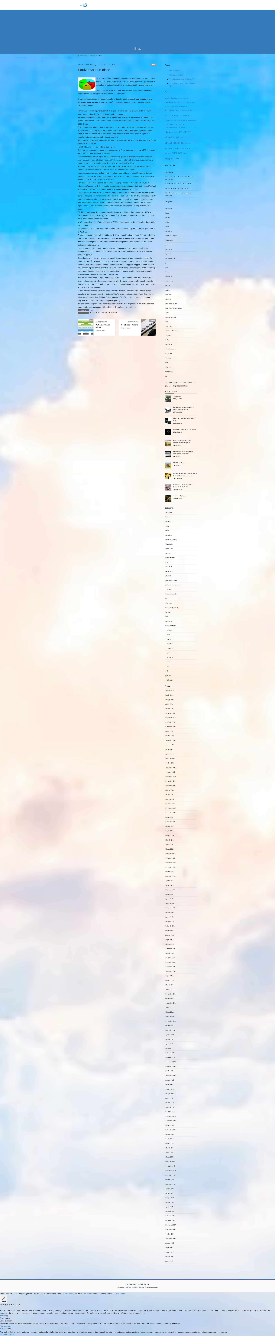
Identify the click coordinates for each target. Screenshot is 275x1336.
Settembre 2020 (170, 822)
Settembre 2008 (170, 1184)
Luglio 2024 (169, 749)
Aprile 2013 (169, 989)
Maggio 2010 (169, 1093)
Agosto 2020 (169, 826)
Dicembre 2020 (170, 808)
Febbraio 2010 (170, 1107)
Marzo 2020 (169, 849)
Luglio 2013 (169, 976)
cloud (167, 222)
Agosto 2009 (169, 1134)
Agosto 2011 (169, 1035)
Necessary (6, 1318)
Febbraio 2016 (170, 926)
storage (168, 335)
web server (168, 153)
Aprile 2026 (169, 704)
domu (188, 102)
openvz (186, 116)
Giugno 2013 (169, 980)
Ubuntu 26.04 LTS (179, 463)
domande (182, 102)
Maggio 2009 (169, 1148)
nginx (180, 116)
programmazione (171, 303)
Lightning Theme (138, 1287)
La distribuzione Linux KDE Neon (176, 188)
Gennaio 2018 (170, 908)
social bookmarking (172, 331)
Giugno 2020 (169, 835)
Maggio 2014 (169, 953)
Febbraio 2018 (170, 903)
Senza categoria (170, 317)
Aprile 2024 (169, 754)
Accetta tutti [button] (67, 1294)
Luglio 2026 (169, 695)
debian (169, 102)
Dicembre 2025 (170, 718)
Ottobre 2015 (169, 930)
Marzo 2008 (169, 1211)
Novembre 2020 (170, 813)
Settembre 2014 (170, 949)
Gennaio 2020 (170, 858)
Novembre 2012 (170, 994)
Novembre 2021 (170, 781)
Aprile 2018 (169, 899)
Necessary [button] (4, 1316)
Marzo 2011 (169, 1048)
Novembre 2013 (170, 967)
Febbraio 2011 (170, 1053)
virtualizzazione (174, 137)
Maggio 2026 (169, 699)
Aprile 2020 (169, 844)
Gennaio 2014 (170, 958)
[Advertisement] (137, 28)
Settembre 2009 (170, 1130)
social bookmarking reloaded (175, 128)
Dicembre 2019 (170, 862)
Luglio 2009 (169, 1139)
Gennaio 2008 (170, 1220)
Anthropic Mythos (179, 496)
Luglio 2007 (169, 1247)
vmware (169, 148)
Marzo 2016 (169, 921)
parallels (168, 294)
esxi (193, 103)
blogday (168, 217)
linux (153, 64)
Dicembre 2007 (170, 1225)
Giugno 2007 (169, 1252)
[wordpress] (148, 327)
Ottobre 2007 (169, 1234)
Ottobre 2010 (169, 1071)
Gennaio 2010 (170, 1112)
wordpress (170, 159)
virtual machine (174, 142)
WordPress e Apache (129, 325)
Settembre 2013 (170, 971)
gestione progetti (171, 235)
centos (180, 98)
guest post (169, 245)
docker (176, 102)
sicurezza (180, 124)
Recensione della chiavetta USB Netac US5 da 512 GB (180, 178)
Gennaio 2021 (170, 804)
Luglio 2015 (169, 939)
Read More (120, 1294)
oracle (167, 290)
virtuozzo (188, 143)
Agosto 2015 (169, 935)
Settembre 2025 (170, 727)
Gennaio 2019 (170, 890)
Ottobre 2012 (169, 998)
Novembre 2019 (170, 867)
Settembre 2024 (170, 740)
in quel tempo (170, 258)
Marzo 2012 (169, 1012)
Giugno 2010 (169, 1089)
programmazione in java (173, 308)
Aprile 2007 (169, 1261)
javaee (167, 263)
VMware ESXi (180, 148)
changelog (185, 98)
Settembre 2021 (170, 785)
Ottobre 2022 (169, 763)
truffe (167, 340)
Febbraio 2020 (170, 853)
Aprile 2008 (169, 1207)
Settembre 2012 (170, 1003)
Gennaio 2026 (170, 713)
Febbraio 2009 (170, 1161)
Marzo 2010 (169, 1102)
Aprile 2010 (169, 1098)
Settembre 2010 (170, 1075)
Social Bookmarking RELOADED (181, 79)
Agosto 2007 (169, 1243)
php (178, 120)
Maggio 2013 (169, 985)
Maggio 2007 (169, 1256)
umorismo (168, 344)
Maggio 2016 (169, 912)
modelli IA (168, 276)
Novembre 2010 (170, 1066)
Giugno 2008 (169, 1198)
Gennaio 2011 (170, 1057)
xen (178, 158)
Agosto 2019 (169, 881)
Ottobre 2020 (169, 817)
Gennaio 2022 (170, 772)
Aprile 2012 (169, 1007)
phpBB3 (168, 299)
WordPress (128, 1287)
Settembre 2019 (170, 876)
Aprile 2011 (169, 1044)
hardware (168, 249)
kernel (184, 111)
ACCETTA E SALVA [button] (8, 1335)
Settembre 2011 (170, 1030)
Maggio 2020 (169, 840)
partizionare (114, 312)
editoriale (168, 231)
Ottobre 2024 (169, 736)
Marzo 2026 (169, 708)
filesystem (167, 106)
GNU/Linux (169, 240)
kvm (190, 110)
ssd (187, 128)
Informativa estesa (176, 75)
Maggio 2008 (169, 1202)
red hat (166, 124)
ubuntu (169, 132)
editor (167, 226)
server (172, 124)
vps (188, 148)
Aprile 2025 (169, 731)
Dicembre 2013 (170, 962)
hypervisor (183, 107)
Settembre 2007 (170, 1238)
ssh (190, 127)
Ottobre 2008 (169, 1180)
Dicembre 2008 (170, 1170)
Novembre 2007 (170, 1229)
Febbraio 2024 (170, 758)
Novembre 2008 (170, 1175)
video (175, 132)
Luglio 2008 (169, 1193)
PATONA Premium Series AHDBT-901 (178, 184)
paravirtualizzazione (170, 120)
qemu (184, 120)
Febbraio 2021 (170, 799)
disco (93, 312)
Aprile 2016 (169, 917)
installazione (171, 110)
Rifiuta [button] (89, 1294)
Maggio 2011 (169, 1039)
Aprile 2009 (169, 1152)
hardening (174, 106)
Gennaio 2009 (170, 1166)
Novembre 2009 (170, 1121)
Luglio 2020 (169, 831)
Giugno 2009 (169, 1143)
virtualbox (184, 132)
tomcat (194, 127)
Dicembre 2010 (170, 1062)
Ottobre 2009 (169, 1125)
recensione (192, 120)
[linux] (85, 327)
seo (166, 322)
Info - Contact (174, 71)
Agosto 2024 (169, 745)
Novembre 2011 (170, 1021)
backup (174, 98)
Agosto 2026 (169, 690)
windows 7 (186, 153)
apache (167, 98)
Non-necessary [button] (6, 1326)
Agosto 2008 (169, 1189)
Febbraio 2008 (170, 1216)
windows (177, 153)
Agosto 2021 (169, 790)
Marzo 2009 (169, 1157)
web (166, 362)
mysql (175, 115)
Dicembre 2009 (170, 1116)
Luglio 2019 (169, 885)
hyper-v (168, 254)
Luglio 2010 (169, 1084)
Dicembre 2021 (170, 776)
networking (169, 281)
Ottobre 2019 (169, 871)
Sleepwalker (169, 172)
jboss (180, 110)
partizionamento (102, 312)
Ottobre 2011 (169, 1025)
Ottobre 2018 (169, 894)
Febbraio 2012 (170, 1016)
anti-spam (168, 208)
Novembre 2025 (170, 722)
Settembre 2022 (170, 767)
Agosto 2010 (169, 1080)
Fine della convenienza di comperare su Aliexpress (179, 194)
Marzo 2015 (169, 944)
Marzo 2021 (169, 795)
